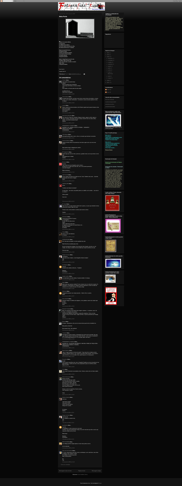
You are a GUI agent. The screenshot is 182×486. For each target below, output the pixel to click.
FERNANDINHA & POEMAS (68, 125)
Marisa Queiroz (65, 350)
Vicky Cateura (65, 96)
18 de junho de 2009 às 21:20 (68, 461)
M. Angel (64, 204)
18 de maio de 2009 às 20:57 (68, 123)
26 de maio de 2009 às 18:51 (68, 356)
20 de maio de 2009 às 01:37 (68, 180)
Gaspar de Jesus (66, 254)
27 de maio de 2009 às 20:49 (68, 374)
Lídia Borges (65, 134)
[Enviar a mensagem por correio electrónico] (84, 74)
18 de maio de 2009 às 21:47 (68, 131)
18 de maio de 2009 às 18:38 (68, 102)
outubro (110, 62)
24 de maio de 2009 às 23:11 (68, 330)
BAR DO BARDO (65, 441)
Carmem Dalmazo (66, 140)
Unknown (64, 291)
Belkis (63, 282)
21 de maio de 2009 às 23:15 (68, 273)
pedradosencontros (109, 104)
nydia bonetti (65, 174)
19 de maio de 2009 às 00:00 (68, 149)
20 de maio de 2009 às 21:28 (68, 229)
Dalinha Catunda (66, 397)
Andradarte (64, 216)
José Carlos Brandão (67, 115)
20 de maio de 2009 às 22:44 (68, 236)
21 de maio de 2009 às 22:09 (68, 262)
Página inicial (81, 470)
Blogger (100, 483)
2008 (108, 80)
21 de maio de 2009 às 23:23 (68, 279)
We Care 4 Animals (109, 99)
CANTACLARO (65, 183)
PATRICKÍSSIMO (66, 239)
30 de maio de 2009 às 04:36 (68, 394)
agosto (109, 66)
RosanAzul (64, 359)
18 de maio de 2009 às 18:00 (68, 94)
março (109, 78)
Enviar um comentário (65, 464)
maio (109, 72)
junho (109, 70)
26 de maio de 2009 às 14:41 (68, 347)
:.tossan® (64, 332)
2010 (108, 54)
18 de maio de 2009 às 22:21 (68, 137)
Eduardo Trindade (66, 308)
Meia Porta (110, 73)
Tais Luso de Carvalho (67, 450)
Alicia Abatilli (65, 298)
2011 (108, 52)
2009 (108, 56)
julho (109, 68)
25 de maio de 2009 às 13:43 (68, 339)
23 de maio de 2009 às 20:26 (68, 318)
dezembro (110, 58)
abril (109, 76)
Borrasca (64, 162)
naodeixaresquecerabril (110, 101)
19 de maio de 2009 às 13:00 (68, 159)
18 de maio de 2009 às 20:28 (68, 112)
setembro (110, 64)
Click (63, 369)
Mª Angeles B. (65, 152)
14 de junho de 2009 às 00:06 (68, 448)
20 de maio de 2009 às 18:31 (68, 214)
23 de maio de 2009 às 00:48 (68, 306)
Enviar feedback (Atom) (83, 474)
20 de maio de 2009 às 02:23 (68, 201)
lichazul (64, 80)
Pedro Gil (109, 89)
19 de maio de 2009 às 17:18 (68, 172)
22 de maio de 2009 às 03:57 (68, 296)
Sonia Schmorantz (66, 376)
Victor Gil (109, 92)
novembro (110, 60)
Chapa (63, 232)
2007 (108, 82)
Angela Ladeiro (65, 276)
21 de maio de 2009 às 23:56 (68, 288)
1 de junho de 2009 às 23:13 (68, 422)
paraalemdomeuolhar (110, 106)
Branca (63, 321)
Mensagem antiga (96, 470)
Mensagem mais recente (65, 470)
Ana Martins (65, 264)
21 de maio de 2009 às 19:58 (68, 252)
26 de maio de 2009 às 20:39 (68, 366)
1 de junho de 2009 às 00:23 (68, 412)
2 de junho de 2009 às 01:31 (68, 439)
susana (63, 105)
